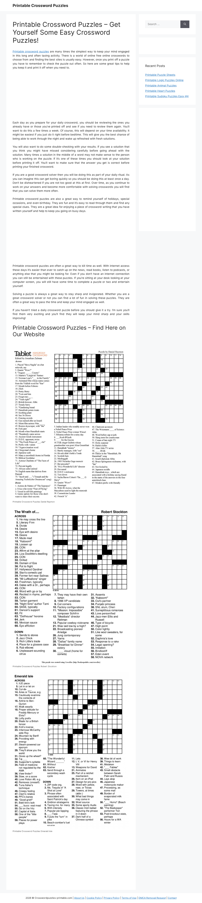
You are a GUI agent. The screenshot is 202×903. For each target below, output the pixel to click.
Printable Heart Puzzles (160, 90)
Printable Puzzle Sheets (160, 74)
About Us (79, 897)
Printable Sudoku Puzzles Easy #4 (167, 96)
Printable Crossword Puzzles (40, 5)
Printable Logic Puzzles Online (164, 80)
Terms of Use (129, 897)
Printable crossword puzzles (31, 51)
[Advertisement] (71, 96)
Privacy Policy (111, 897)
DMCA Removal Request (152, 897)
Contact (172, 897)
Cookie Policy (94, 897)
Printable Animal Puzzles (161, 85)
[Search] (184, 24)
